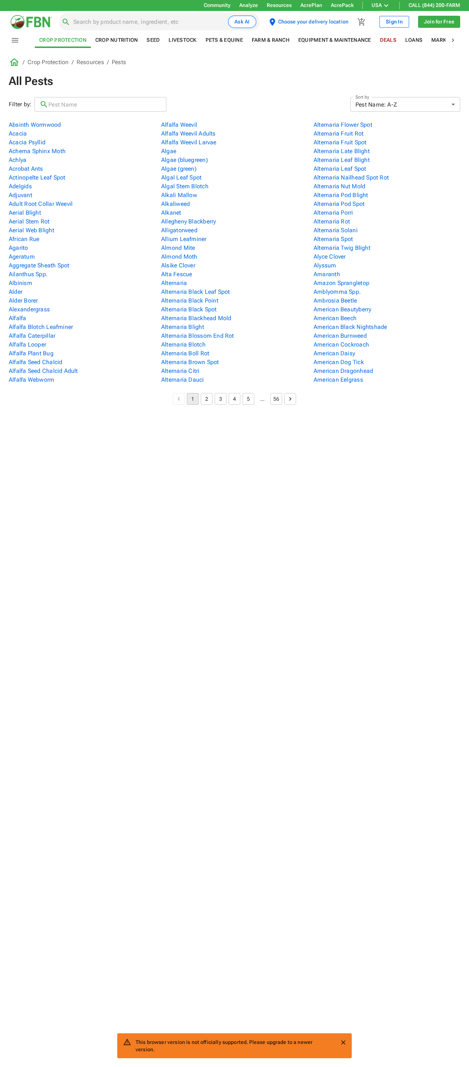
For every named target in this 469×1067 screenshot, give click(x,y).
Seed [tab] (153, 40)
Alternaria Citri (180, 370)
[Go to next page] (290, 399)
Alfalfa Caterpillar (32, 335)
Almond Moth (179, 256)
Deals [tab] (388, 40)
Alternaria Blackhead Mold (196, 318)
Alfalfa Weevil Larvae (189, 142)
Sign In (394, 22)
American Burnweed (340, 335)
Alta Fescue (176, 274)
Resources (279, 5)
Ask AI (242, 22)
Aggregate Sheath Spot (39, 265)
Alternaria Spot (333, 239)
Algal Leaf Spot (181, 177)
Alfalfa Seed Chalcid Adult (43, 370)
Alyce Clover (330, 256)
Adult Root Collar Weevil (41, 203)
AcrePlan (311, 5)
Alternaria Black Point (189, 300)
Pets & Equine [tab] (224, 40)
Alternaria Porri (333, 212)
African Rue (24, 239)
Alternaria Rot (332, 221)
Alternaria (174, 282)
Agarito (18, 247)
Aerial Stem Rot (29, 221)
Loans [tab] (413, 40)
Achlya (17, 159)
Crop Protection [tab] (62, 40)
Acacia (18, 133)
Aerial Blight (25, 212)
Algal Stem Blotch (184, 186)
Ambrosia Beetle (335, 300)
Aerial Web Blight (31, 230)
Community (217, 5)
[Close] (343, 1042)
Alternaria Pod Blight (341, 195)
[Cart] (361, 22)
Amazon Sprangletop (341, 282)
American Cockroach (341, 344)
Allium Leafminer (184, 239)
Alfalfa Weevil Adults (188, 133)
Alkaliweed (175, 203)
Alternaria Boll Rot (185, 353)
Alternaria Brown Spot (190, 362)
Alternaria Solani (336, 230)
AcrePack (342, 5)
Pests (119, 62)
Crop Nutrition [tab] (116, 40)
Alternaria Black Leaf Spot (195, 291)
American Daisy (334, 353)
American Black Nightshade (350, 326)
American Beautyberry (342, 309)
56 (276, 399)
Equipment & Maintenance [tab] (334, 40)
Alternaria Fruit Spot (340, 142)
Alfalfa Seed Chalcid (35, 362)
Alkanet (171, 212)
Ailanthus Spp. (28, 274)
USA (377, 5)
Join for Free (439, 22)
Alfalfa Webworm (31, 379)
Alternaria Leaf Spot (340, 168)
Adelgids (20, 186)
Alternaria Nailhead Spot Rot (351, 177)
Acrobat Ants (26, 168)
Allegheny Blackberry (188, 221)
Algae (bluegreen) (184, 159)
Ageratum (22, 256)
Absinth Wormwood (35, 124)
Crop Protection (48, 62)
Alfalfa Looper (27, 344)
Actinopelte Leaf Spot (37, 177)
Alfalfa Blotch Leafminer (41, 326)
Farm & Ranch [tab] (270, 40)
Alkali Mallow (179, 195)
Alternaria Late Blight (342, 151)
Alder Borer (23, 300)
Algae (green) (178, 168)
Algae (168, 151)
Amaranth (327, 274)
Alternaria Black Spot (189, 309)
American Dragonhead (343, 370)
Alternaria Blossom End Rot (197, 335)
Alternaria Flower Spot (343, 124)
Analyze (248, 5)
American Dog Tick (339, 362)
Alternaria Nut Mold (339, 186)
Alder (15, 291)
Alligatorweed (179, 230)
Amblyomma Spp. (337, 291)
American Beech (335, 318)
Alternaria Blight (182, 326)
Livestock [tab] (182, 40)
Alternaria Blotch (183, 344)
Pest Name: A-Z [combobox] (376, 104)
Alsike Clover (178, 265)
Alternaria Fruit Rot (338, 133)
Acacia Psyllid (27, 142)
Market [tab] (442, 40)
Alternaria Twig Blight (342, 247)
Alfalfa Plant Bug (31, 353)
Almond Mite (178, 247)
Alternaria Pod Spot (339, 203)
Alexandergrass (29, 309)
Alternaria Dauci (182, 379)
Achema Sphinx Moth (37, 151)
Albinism (20, 282)
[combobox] (149, 22)
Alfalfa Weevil (179, 124)
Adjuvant (20, 195)
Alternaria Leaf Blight (342, 159)
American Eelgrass (338, 379)
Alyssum (325, 265)
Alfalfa (17, 318)
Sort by (362, 97)
